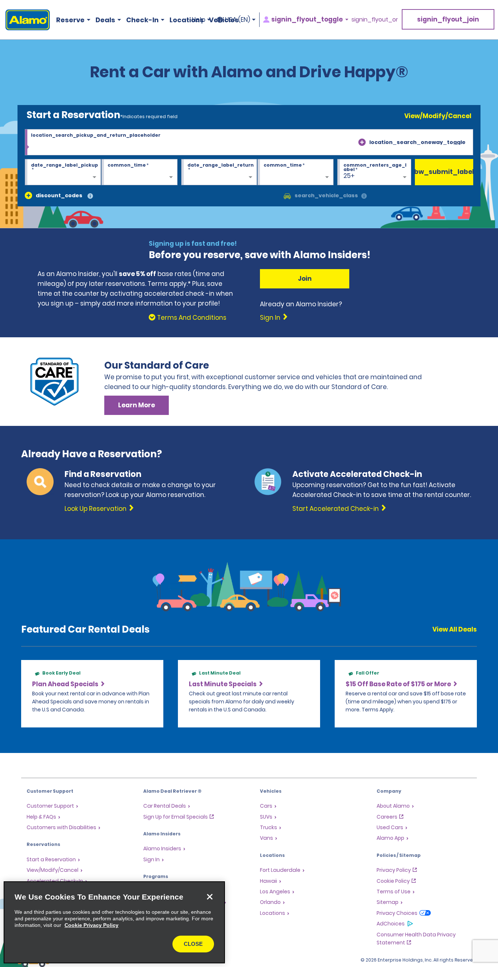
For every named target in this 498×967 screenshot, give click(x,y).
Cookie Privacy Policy (91, 925)
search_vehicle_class (326, 195)
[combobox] (249, 142)
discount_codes (59, 195)
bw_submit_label (444, 171)
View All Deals (454, 629)
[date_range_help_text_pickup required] (63, 172)
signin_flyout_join (448, 19)
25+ (349, 175)
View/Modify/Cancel (437, 116)
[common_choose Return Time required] (295, 172)
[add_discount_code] (28, 195)
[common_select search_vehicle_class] (287, 195)
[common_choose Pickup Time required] (139, 172)
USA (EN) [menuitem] (237, 19)
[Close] (209, 896)
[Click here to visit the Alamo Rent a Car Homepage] (25, 19)
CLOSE (193, 944)
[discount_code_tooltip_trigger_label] (90, 196)
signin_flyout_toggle (307, 19)
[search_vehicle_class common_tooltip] (364, 196)
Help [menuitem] (198, 19)
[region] (114, 922)
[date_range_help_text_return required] (219, 172)
